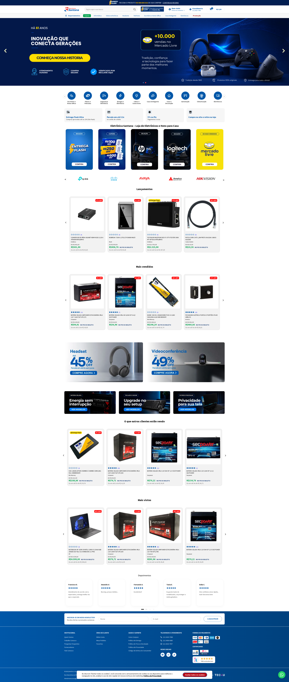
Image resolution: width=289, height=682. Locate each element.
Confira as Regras (171, 3)
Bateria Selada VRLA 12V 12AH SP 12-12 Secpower (199, 471)
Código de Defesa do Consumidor (139, 651)
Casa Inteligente (170, 16)
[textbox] (110, 9)
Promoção (197, 16)
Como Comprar (133, 637)
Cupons (87, 16)
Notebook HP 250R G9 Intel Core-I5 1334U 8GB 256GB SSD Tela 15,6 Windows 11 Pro (85, 550)
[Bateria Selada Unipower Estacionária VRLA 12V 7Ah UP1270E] (164, 526)
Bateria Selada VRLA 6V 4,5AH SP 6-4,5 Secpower (122, 316)
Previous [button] (65, 180)
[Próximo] (224, 96)
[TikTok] (174, 655)
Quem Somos (68, 637)
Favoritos (99, 644)
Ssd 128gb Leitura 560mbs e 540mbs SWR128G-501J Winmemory (85, 471)
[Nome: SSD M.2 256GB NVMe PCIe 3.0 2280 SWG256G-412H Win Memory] (163, 292)
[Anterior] (65, 96)
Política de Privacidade (152, 676)
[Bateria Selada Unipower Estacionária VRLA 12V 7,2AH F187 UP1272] (87, 292)
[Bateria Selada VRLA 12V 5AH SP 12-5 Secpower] (164, 447)
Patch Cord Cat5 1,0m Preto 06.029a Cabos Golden (200, 238)
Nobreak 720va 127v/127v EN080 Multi (122, 237)
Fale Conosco (68, 651)
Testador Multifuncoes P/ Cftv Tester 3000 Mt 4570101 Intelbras (163, 238)
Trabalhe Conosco (70, 640)
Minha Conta (100, 637)
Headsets (125, 16)
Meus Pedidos (101, 640)
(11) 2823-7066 (168, 637)
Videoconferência (112, 16)
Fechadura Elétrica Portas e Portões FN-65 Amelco (201, 316)
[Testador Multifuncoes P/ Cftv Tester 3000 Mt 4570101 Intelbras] (163, 214)
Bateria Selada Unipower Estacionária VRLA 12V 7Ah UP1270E (163, 550)
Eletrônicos (184, 16)
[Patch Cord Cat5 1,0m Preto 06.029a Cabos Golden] (201, 214)
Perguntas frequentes (71, 644)
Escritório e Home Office (152, 16)
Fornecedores (69, 647)
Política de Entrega (134, 640)
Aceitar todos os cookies (195, 675)
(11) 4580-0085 (168, 640)
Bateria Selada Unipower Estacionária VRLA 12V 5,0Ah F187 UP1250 (124, 471)
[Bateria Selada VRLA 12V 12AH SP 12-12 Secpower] (203, 447)
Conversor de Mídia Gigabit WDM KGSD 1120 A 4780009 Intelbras (87, 238)
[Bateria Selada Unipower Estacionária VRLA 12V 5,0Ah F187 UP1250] (125, 447)
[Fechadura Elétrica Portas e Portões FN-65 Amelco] (201, 292)
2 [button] (145, 82)
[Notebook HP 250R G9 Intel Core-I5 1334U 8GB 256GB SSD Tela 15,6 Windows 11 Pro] (86, 526)
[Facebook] (163, 655)
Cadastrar (212, 619)
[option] (144, 52)
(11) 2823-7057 (168, 644)
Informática (97, 16)
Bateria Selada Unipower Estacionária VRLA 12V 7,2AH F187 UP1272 (87, 316)
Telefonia (137, 16)
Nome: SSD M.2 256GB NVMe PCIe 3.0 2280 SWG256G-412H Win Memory (161, 316)
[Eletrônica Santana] (71, 9)
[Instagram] (168, 655)
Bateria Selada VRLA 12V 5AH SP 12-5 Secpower (164, 471)
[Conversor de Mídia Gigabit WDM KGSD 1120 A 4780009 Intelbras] (87, 214)
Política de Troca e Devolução (138, 644)
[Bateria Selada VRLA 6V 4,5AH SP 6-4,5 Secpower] (125, 292)
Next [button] (224, 180)
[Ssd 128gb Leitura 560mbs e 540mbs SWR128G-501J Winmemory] (86, 447)
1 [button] (143, 82)
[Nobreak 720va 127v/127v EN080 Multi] (125, 214)
